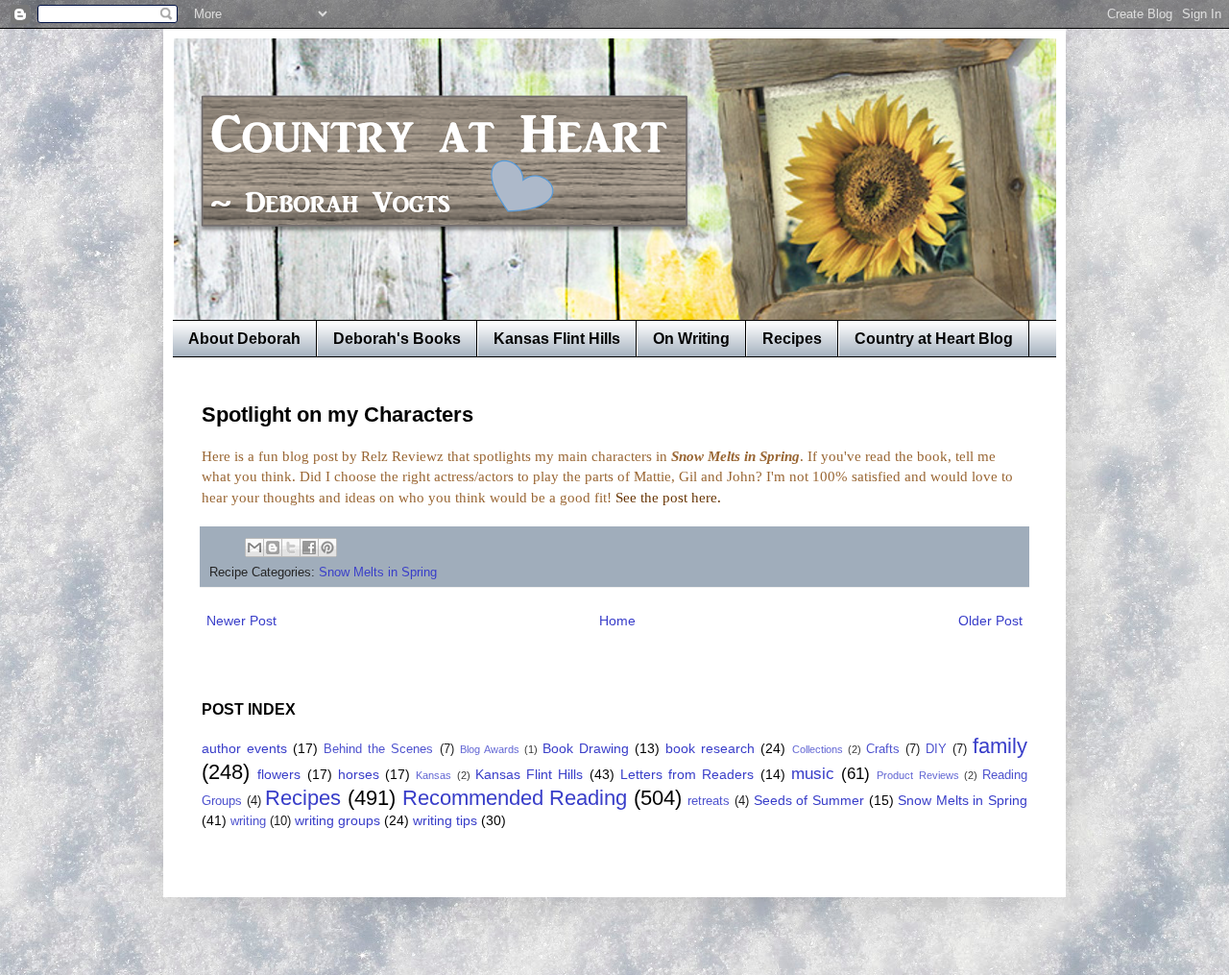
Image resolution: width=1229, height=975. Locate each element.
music (812, 774)
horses (358, 774)
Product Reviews (917, 775)
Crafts (883, 749)
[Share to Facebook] (309, 547)
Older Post (990, 620)
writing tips (445, 820)
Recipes (792, 338)
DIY (936, 749)
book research (710, 748)
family (1000, 746)
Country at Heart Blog (934, 338)
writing (248, 821)
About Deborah (244, 338)
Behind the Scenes (378, 749)
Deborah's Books (397, 338)
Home (617, 620)
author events (244, 748)
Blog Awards (489, 749)
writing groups (337, 820)
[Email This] (254, 547)
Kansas (433, 775)
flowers (279, 774)
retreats (708, 801)
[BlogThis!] (272, 547)
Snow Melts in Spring (378, 572)
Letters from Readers (687, 774)
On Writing (691, 338)
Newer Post (241, 620)
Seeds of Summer (809, 800)
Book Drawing (585, 748)
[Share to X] (291, 547)
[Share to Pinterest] (327, 547)
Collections (817, 749)
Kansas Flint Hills (557, 338)
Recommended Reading (515, 798)
